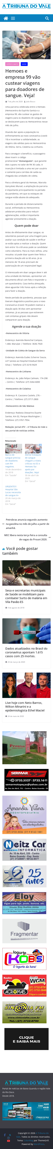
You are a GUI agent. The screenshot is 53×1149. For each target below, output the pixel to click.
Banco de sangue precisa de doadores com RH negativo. (12, 460)
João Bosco (30, 101)
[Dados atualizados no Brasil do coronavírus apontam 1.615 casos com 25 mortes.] (26, 620)
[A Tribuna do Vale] (5, 18)
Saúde (24, 64)
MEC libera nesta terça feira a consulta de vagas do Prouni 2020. (25, 537)
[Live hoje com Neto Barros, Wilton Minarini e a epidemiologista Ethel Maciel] (26, 674)
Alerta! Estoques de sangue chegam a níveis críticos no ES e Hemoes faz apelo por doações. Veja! (33, 463)
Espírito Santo (12, 64)
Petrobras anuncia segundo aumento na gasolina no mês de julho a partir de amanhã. (27, 524)
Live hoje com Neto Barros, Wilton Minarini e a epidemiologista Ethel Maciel (24, 706)
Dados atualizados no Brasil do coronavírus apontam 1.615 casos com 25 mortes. (26, 652)
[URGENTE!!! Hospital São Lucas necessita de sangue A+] (15, 495)
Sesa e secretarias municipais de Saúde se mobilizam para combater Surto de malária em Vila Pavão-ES (26, 596)
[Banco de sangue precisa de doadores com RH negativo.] (13, 448)
